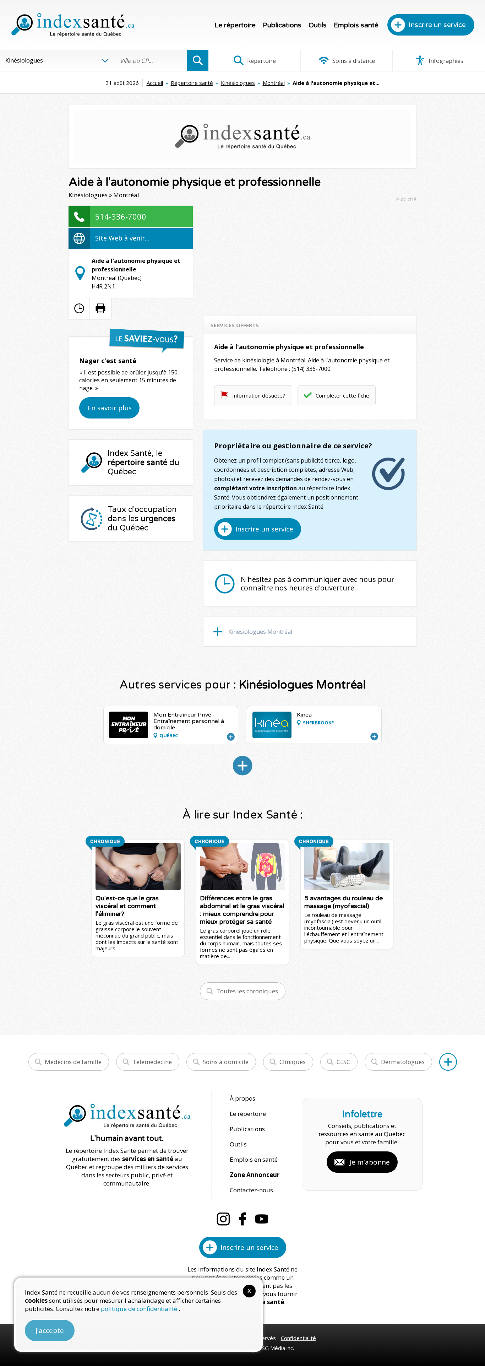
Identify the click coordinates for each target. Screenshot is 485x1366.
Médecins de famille (73, 1062)
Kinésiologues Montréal (260, 632)
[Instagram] (223, 1219)
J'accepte (50, 1330)
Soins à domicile (226, 1062)
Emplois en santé (254, 1159)
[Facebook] (242, 1219)
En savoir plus (109, 407)
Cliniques (292, 1062)
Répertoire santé (192, 82)
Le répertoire (235, 25)
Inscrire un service (437, 25)
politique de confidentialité (140, 1309)
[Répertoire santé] (448, 1062)
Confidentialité (298, 1337)
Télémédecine (152, 1062)
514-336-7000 (120, 216)
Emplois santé (356, 25)
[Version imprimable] (100, 308)
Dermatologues (403, 1062)
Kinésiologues (238, 82)
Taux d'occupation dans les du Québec (142, 519)
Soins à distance (353, 61)
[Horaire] (79, 308)
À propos (242, 1098)
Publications (282, 25)
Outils (318, 25)
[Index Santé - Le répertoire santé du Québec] (73, 25)
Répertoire (261, 61)
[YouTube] (262, 1219)
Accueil (155, 82)
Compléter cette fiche (342, 395)
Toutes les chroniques (247, 991)
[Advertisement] (309, 256)
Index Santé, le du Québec (143, 462)
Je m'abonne (370, 1162)
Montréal (274, 82)
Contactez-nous (251, 1190)
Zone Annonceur (254, 1175)
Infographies (445, 61)
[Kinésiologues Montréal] (242, 765)
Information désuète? (258, 395)
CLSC (343, 1062)
